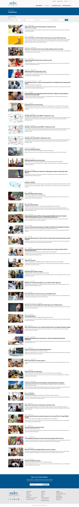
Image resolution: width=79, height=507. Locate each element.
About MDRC (39, 5)
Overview (27, 492)
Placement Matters (30, 394)
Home (9, 10)
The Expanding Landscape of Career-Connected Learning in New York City (44, 438)
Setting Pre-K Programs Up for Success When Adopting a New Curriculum (44, 49)
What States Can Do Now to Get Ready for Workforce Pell (40, 405)
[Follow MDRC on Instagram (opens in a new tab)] (12, 499)
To (15, 18)
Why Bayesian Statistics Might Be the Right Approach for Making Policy (43, 305)
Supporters (28, 496)
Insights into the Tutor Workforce (33, 371)
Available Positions (59, 492)
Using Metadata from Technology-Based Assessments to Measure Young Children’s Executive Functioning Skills (46, 94)
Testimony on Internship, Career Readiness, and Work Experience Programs (44, 382)
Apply (66, 19)
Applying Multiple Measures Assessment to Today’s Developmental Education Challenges (45, 339)
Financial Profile (29, 495)
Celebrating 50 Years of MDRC (31, 497)
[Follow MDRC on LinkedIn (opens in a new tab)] (16, 499)
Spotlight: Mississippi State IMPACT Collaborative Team (39, 115)
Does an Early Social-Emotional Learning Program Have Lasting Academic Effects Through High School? (46, 250)
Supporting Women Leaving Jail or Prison (35, 71)
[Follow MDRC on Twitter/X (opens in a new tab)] (9, 499)
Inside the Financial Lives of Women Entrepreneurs (38, 349)
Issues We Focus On (56, 5)
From (9, 18)
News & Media (60, 1)
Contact (66, 1)
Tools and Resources (44, 498)
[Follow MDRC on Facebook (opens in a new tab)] (10, 499)
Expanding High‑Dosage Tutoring (33, 193)
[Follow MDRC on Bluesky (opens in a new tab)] (18, 499)
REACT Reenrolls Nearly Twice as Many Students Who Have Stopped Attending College (47, 327)
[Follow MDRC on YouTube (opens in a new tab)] (14, 499)
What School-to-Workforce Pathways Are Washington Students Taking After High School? (46, 172)
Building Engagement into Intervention (35, 160)
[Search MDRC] (70, 1)
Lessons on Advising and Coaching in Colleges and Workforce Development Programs (47, 227)
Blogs (42, 495)
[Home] (14, 4)
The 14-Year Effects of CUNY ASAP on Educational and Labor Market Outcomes (45, 38)
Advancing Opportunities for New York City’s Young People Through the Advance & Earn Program (47, 239)
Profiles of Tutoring (30, 182)
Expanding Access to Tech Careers (34, 104)
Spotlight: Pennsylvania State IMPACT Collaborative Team (40, 127)
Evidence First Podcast (45, 497)
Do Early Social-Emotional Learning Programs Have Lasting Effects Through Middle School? (47, 417)
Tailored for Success (30, 260)
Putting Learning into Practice (33, 460)
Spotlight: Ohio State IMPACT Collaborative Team (38, 138)
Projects (42, 492)
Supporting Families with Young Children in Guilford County (40, 26)
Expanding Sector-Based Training (33, 271)
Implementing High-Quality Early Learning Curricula (38, 60)
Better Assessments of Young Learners (35, 360)
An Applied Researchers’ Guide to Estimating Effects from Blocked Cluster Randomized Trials (47, 83)
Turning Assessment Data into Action (34, 427)
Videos (42, 496)
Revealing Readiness (30, 316)
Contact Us (58, 499)
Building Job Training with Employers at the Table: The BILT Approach (43, 282)
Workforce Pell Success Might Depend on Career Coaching (40, 449)
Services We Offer (67, 5)
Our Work (47, 5)
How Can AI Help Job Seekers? (32, 149)
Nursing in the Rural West (31, 204)
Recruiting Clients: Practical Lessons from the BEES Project (40, 293)
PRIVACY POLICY (44, 505)
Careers (54, 1)
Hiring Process (58, 495)
